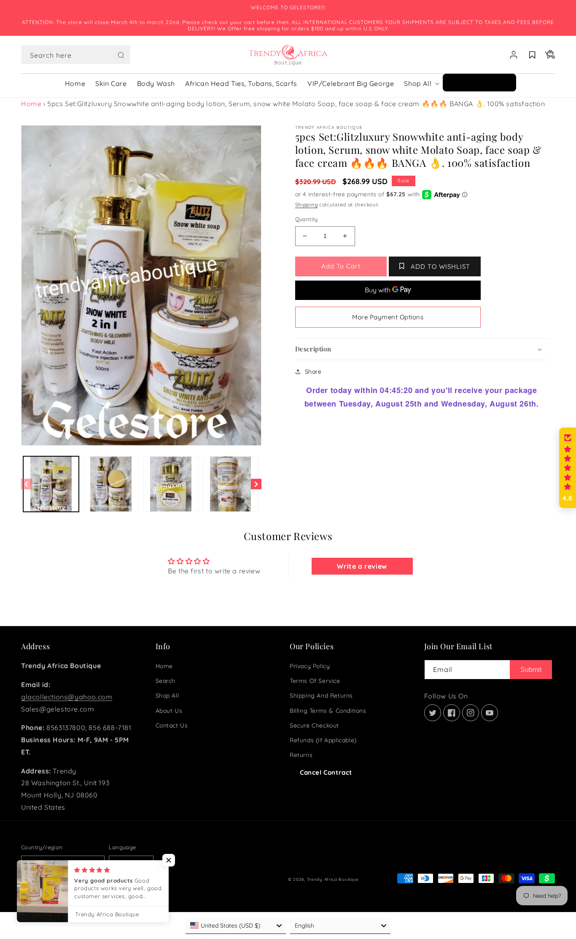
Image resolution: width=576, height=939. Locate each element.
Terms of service (315, 681)
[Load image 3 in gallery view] (171, 484)
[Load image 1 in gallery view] (51, 484)
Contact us (172, 725)
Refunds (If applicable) (323, 740)
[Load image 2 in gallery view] (111, 484)
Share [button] (313, 371)
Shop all (167, 695)
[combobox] (76, 54)
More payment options (387, 317)
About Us (169, 710)
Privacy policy (310, 666)
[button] (76, 54)
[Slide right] (256, 484)
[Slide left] (26, 484)
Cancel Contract (326, 772)
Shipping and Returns (321, 695)
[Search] (121, 55)
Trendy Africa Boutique (333, 879)
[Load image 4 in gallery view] (230, 484)
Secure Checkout (314, 725)
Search (166, 681)
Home (31, 103)
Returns (301, 755)
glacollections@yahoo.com (66, 697)
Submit (530, 669)
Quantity (306, 219)
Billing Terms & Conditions (328, 710)
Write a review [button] (362, 566)
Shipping (306, 204)
